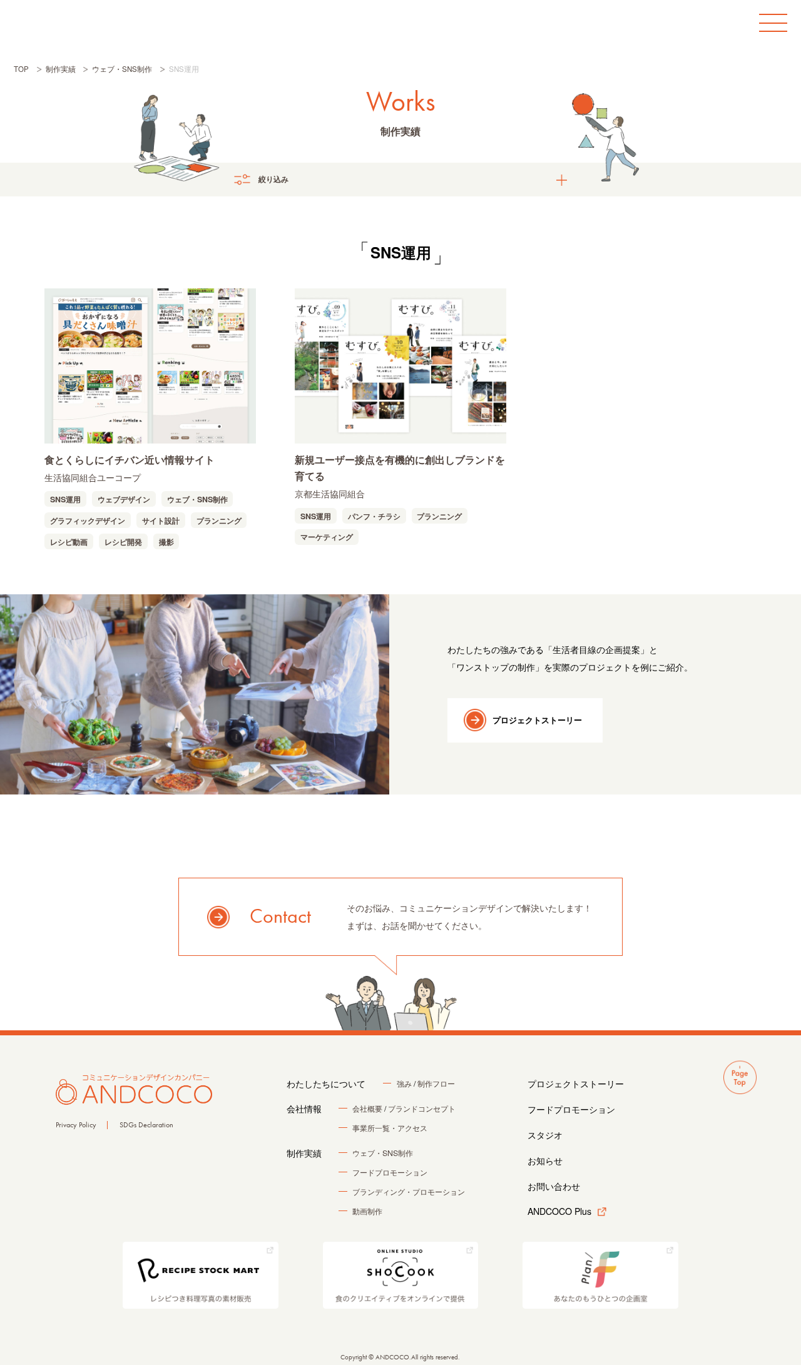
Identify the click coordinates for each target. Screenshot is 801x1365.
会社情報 (304, 1108)
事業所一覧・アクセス (389, 1128)
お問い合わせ (554, 1186)
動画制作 (367, 1211)
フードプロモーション (389, 1172)
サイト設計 (161, 520)
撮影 (166, 541)
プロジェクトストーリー (537, 720)
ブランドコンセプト (422, 1108)
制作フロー (436, 1083)
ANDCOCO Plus (559, 1211)
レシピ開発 (123, 541)
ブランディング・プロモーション (408, 1191)
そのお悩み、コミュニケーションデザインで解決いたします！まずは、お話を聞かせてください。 (421, 916)
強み (404, 1083)
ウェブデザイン (124, 499)
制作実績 (304, 1153)
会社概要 (367, 1108)
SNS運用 (65, 499)
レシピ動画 (69, 541)
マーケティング (326, 536)
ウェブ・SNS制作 (197, 499)
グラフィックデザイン (87, 520)
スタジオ (545, 1135)
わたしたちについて (326, 1083)
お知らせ (545, 1160)
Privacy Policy (76, 1125)
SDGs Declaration (146, 1125)
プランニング (219, 520)
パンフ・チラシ (374, 516)
